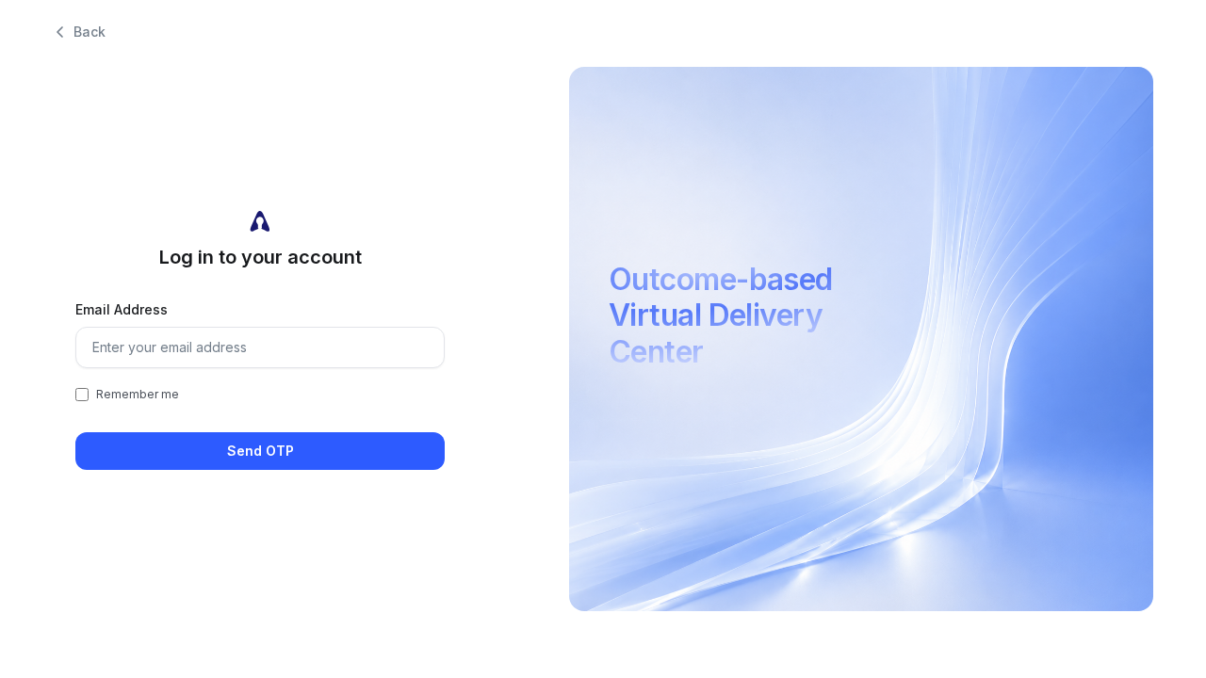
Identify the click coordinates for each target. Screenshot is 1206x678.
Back (89, 32)
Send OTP (260, 451)
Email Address (121, 309)
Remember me (137, 394)
